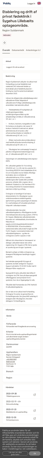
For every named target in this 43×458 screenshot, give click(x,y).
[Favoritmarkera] (4, 42)
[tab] (6, 51)
